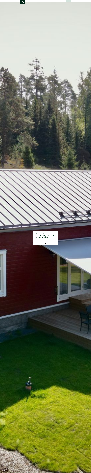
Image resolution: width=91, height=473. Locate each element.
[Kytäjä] (22, 2)
